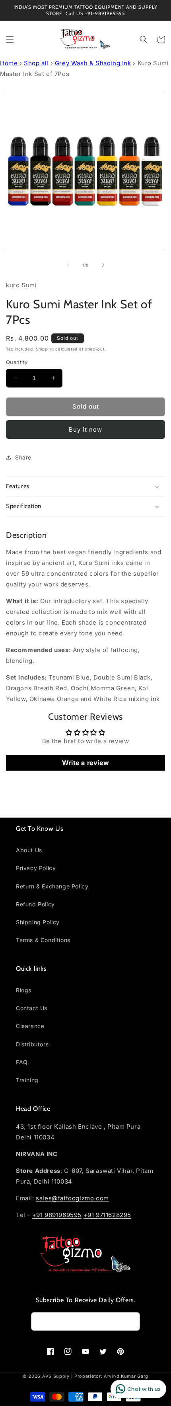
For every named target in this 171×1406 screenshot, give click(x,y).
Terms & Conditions (43, 940)
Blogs (23, 990)
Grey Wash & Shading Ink (93, 63)
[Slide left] (68, 265)
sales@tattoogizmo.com (72, 1198)
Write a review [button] (85, 763)
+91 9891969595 (57, 1215)
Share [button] (23, 457)
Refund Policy (35, 904)
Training (27, 1080)
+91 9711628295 (107, 1215)
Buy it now (85, 429)
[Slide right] (103, 265)
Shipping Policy (38, 922)
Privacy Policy (36, 868)
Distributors (32, 1044)
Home (9, 63)
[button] (10, 39)
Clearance (30, 1025)
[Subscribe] (131, 1321)
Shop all (36, 63)
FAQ (22, 1062)
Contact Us (31, 1008)
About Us (29, 850)
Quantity (16, 362)
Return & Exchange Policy (52, 886)
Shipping (45, 349)
